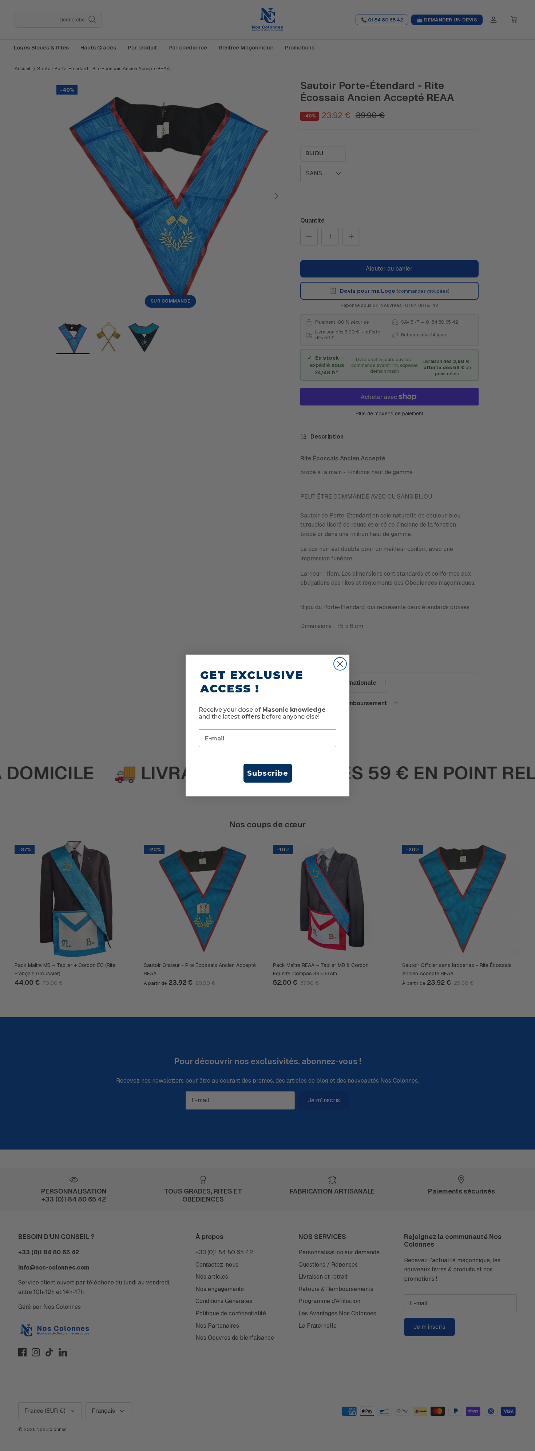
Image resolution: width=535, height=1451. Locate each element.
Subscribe (267, 773)
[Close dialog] (340, 663)
